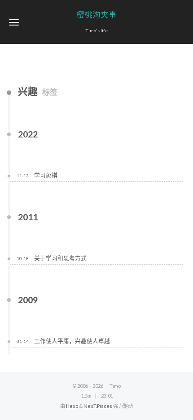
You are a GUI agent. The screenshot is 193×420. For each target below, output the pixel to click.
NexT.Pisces (97, 406)
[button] (13, 22)
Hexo (72, 406)
